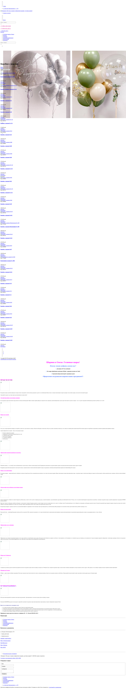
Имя (2, 663)
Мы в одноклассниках (5, 640)
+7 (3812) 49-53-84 (6, 26)
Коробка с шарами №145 (6, 215)
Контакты (5, 40)
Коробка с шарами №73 (6, 283)
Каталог (2, 32)
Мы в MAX (3, 647)
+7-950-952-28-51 (4, 30)
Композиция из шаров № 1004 (8, 260)
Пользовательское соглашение (10, 653)
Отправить (4, 673)
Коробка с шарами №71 (6, 100)
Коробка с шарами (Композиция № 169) (10, 226)
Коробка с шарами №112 (6, 272)
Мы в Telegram (4, 645)
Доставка (5, 36)
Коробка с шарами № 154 (7, 168)
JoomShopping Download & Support (8, 359)
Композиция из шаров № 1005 (8, 76)
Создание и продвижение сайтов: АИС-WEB (11, 658)
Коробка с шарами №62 (6, 306)
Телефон (3, 666)
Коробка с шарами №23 (6, 134)
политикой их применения (55, 687)
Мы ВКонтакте (4, 642)
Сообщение (4, 668)
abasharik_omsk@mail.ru (6, 638)
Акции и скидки (7, 13)
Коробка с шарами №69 (6, 157)
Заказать (2, 82)
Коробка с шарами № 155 (7, 192)
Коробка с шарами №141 (6, 238)
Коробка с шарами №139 (6, 328)
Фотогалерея (6, 39)
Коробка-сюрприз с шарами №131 (9, 89)
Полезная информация (8, 37)
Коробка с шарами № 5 (6, 294)
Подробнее (3, 83)
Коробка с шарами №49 (6, 204)
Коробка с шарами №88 (6, 146)
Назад (2, 67)
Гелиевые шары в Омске (8, 34)
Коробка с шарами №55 (6, 317)
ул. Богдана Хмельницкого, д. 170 (10, 8)
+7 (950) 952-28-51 (6, 28)
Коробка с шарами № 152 (7, 123)
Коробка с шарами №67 (6, 249)
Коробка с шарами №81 (6, 181)
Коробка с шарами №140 (6, 340)
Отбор (2, 68)
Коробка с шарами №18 (6, 112)
